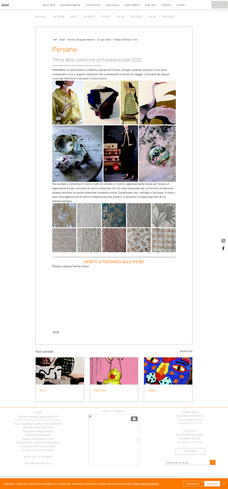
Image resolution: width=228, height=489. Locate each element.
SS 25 (152, 16)
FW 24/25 (168, 16)
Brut (43, 390)
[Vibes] (168, 371)
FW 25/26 (136, 16)
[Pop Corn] (114, 371)
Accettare (212, 483)
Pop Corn (100, 390)
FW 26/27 (89, 16)
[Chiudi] (224, 483)
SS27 (74, 16)
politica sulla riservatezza (145, 483)
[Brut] (60, 371)
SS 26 (120, 16)
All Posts (41, 16)
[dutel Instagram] (223, 240)
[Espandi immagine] (67, 103)
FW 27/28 (58, 16)
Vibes (151, 390)
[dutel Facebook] (223, 248)
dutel (5, 5)
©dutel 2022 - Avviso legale (38, 456)
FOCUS (106, 16)
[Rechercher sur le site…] (212, 462)
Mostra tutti (186, 351)
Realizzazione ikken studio (38, 463)
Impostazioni (192, 483)
